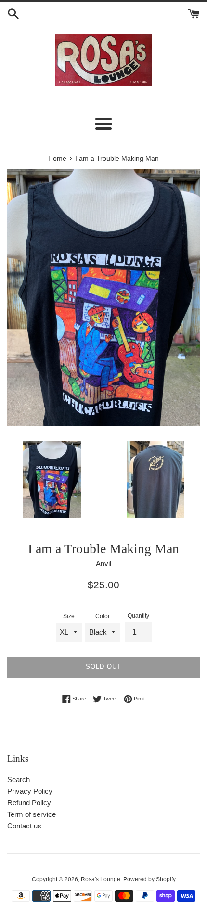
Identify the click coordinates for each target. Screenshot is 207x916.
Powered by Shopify (149, 879)
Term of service (31, 814)
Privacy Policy (29, 791)
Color (102, 616)
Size (69, 616)
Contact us (24, 826)
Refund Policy (29, 803)
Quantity (138, 615)
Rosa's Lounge (100, 879)
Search (18, 780)
